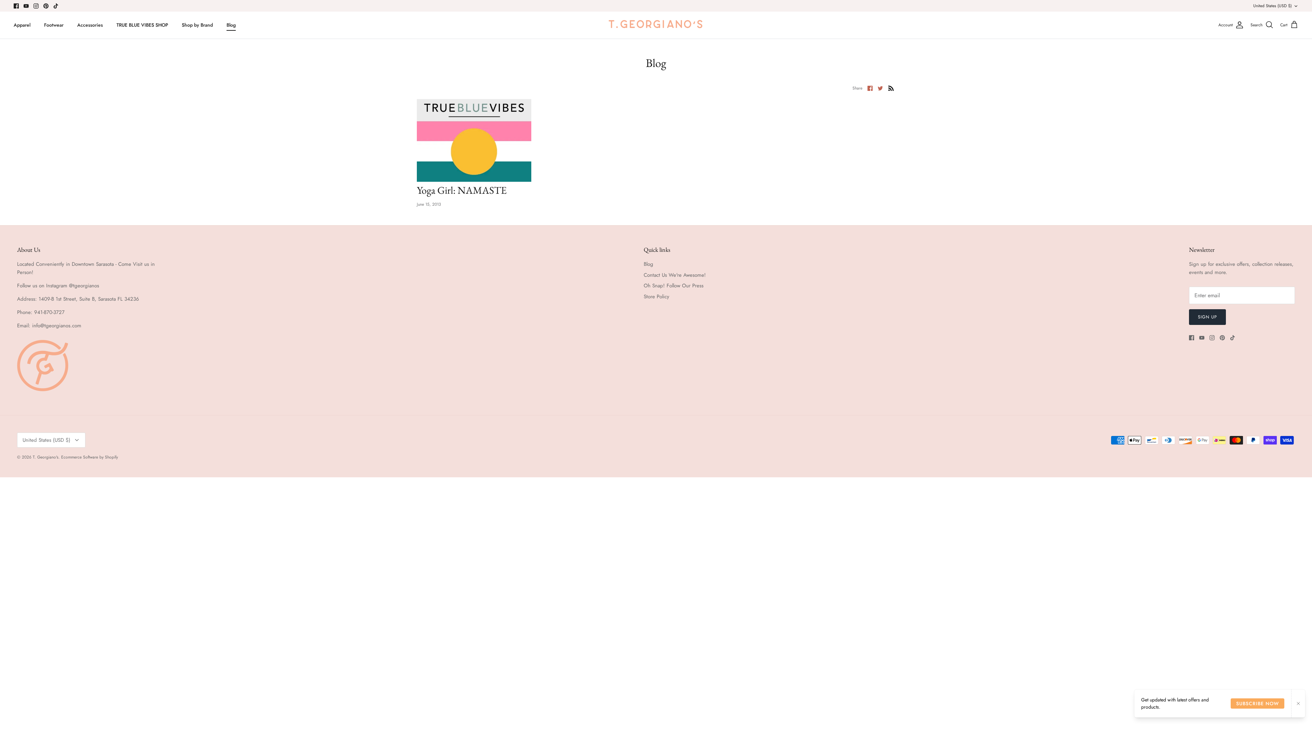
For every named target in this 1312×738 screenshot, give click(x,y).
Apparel (22, 25)
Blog (231, 25)
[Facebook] (16, 6)
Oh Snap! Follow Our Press (673, 285)
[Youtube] (26, 6)
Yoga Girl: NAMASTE (462, 190)
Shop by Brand (197, 25)
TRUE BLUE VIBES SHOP (142, 25)
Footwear (54, 25)
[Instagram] (36, 6)
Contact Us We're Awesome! (675, 275)
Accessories (90, 25)
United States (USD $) (1272, 6)
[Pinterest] (46, 6)
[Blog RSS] (891, 87)
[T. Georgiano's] (656, 25)
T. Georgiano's (45, 457)
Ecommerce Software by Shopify (89, 457)
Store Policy (656, 296)
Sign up (1207, 317)
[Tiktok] (55, 6)
